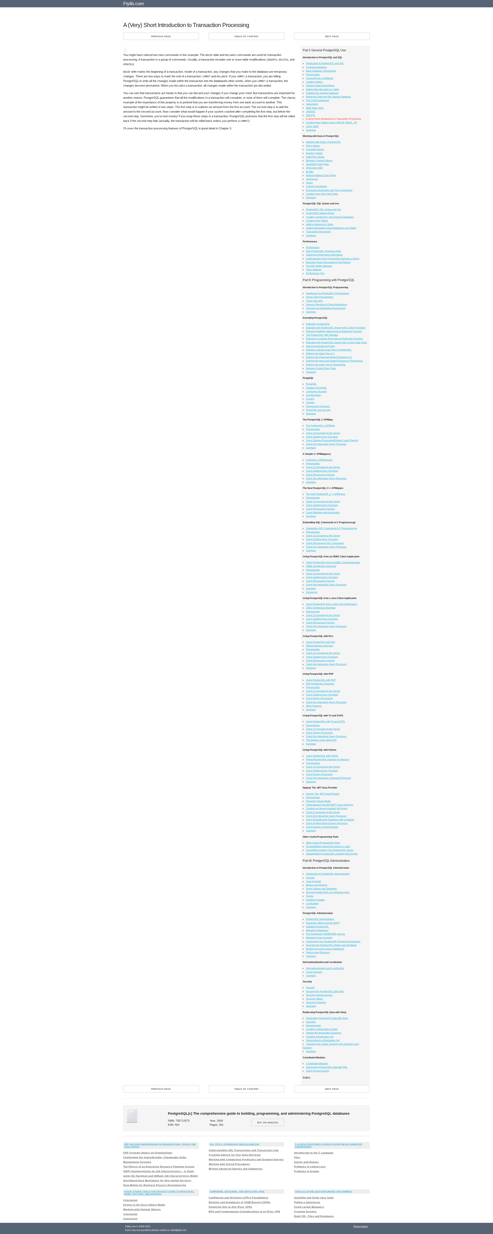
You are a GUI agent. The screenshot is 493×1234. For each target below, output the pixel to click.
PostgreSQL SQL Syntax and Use (323, 209)
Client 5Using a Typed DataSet (322, 827)
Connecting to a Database (319, 78)
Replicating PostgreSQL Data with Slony (327, 1018)
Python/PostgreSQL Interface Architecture (327, 759)
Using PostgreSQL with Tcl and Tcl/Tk (325, 721)
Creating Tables (314, 82)
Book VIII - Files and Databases (314, 1216)
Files (297, 1157)
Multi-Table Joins (315, 108)
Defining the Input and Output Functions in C (329, 357)
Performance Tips (315, 273)
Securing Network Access (319, 995)
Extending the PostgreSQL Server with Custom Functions (336, 327)
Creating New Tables (317, 220)
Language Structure (316, 391)
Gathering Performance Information (324, 255)
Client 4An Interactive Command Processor (328, 778)
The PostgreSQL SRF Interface (322, 335)
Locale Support (314, 972)
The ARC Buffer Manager (319, 266)
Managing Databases (317, 930)
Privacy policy (360, 1226)
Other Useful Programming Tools (323, 842)
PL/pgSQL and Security (318, 410)
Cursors (310, 399)
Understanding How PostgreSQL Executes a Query (332, 258)
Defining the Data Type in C (320, 353)
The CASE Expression (317, 100)
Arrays (309, 182)
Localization (312, 903)
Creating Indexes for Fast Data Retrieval (235, 1155)
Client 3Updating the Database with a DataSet (330, 819)
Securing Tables (314, 998)
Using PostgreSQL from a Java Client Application (331, 604)
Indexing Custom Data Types (321, 368)
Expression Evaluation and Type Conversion (329, 190)
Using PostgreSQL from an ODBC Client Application (333, 562)
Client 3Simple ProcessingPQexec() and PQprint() (332, 440)
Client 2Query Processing (319, 732)
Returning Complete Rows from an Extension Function (334, 338)
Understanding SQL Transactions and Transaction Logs (244, 1150)
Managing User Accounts (319, 937)
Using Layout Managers (309, 1207)
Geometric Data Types (317, 164)
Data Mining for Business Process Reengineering (154, 1185)
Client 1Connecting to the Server (323, 433)
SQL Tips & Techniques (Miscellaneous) (235, 1144)
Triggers (310, 402)
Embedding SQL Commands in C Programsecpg (331, 528)
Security (310, 877)
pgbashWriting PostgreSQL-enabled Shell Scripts (332, 853)
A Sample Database (316, 67)
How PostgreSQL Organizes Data (323, 251)
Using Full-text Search (317, 1071)
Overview (311, 1022)
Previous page (161, 36)
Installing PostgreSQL (317, 926)
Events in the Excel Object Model (144, 1205)
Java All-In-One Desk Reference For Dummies (323, 1191)
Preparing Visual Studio (318, 801)
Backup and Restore (316, 885)
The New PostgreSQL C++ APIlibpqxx (325, 494)
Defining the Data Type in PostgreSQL (326, 364)
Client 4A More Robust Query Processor (327, 823)
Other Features (314, 706)
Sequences (312, 179)
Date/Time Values (315, 157)
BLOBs (309, 171)
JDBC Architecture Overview (320, 607)
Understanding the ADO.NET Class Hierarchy (329, 805)
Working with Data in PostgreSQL (323, 142)
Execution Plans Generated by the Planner (328, 262)
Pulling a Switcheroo (307, 1202)
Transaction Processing (318, 231)
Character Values (315, 149)
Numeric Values (314, 153)
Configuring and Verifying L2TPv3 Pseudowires (238, 1197)
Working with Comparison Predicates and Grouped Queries (246, 1159)
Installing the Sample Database (322, 93)
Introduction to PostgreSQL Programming (327, 293)
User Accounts (313, 881)
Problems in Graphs (306, 1171)
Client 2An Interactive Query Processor (326, 816)
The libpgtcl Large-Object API (321, 740)
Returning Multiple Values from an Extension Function (334, 331)
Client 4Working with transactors (323, 512)
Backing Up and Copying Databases (325, 949)
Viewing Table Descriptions (320, 85)
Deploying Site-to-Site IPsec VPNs (230, 1207)
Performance (312, 247)
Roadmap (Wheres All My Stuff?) (323, 923)
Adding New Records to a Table (322, 89)
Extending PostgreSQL (318, 324)
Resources (311, 592)
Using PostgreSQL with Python (322, 756)
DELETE (310, 115)
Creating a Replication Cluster (322, 1029)
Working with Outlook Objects (142, 1209)
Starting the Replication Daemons (323, 1033)
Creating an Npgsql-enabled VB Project (326, 808)
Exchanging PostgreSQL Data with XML (327, 1067)
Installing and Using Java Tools (314, 1197)
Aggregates (312, 104)
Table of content (246, 36)
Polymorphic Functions (318, 406)
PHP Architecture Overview (320, 683)
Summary (311, 130)
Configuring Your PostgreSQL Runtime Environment (333, 941)
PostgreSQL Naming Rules (320, 213)
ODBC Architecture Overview (321, 566)
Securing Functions (316, 1002)
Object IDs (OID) (314, 168)
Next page (332, 36)
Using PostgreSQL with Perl (320, 642)
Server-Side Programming (319, 297)
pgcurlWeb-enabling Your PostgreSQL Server (330, 850)
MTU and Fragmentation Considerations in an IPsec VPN (244, 1211)
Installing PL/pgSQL (316, 388)
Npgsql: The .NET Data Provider (323, 794)
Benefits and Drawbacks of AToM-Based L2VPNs (240, 1202)
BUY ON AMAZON (267, 1122)
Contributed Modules (317, 1063)
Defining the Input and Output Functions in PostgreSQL (334, 361)
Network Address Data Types (321, 175)
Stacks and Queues (306, 1162)
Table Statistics (314, 269)
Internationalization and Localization (325, 968)
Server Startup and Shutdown (321, 888)
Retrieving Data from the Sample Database (328, 96)
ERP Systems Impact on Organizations (147, 1152)
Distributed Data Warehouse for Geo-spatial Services (157, 1180)
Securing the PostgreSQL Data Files (325, 991)
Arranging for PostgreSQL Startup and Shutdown (331, 945)
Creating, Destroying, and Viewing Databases (330, 217)
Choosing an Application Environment (325, 308)
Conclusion (130, 1200)
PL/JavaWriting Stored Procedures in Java (328, 846)
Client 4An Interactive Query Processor (326, 444)
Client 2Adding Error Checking (322, 436)
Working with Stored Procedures (229, 1164)
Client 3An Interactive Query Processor (326, 736)
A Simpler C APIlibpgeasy (319, 460)
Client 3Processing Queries (320, 474)
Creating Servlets (305, 1211)
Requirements (313, 1025)
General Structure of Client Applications (326, 304)
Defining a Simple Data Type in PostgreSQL (329, 350)
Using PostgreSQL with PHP (321, 680)
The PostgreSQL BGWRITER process (325, 934)
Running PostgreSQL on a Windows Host (327, 892)
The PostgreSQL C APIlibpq (320, 425)
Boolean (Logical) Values (319, 160)
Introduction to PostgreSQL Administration (328, 874)
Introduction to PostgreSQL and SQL (325, 63)
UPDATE (310, 111)
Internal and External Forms (320, 346)
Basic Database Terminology (321, 71)
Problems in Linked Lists (310, 1166)
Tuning (309, 896)
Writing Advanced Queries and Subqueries (236, 1168)
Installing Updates (315, 900)
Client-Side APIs (314, 301)
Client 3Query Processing (319, 698)
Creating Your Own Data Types (322, 194)
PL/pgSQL (311, 384)
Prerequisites (313, 74)
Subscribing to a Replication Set (323, 1040)
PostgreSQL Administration (320, 919)
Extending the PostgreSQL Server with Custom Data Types (336, 342)
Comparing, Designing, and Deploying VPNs (237, 1191)
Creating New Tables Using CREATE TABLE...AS (331, 122)
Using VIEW (312, 126)
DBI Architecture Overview (319, 645)
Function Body (313, 395)
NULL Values (313, 145)
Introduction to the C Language (313, 1152)
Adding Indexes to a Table (319, 224)
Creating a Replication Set (320, 1036)
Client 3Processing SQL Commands (325, 543)
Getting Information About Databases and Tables (331, 228)
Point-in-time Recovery (318, 952)
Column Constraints (316, 186)
